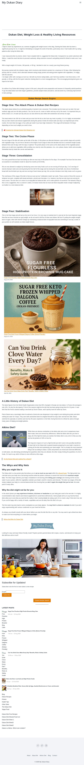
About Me (35, 755)
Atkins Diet (43, 755)
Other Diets (5, 704)
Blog (3, 694)
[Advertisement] (42, 17)
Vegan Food (5, 709)
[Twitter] (42, 745)
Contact (54, 755)
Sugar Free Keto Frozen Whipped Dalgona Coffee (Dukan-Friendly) (24, 334)
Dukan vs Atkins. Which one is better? (13, 728)
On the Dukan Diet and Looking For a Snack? (17, 459)
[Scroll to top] (80, 762)
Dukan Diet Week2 (7, 725)
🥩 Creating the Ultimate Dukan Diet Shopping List (19, 130)
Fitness (4, 699)
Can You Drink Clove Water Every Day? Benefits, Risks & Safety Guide (26, 391)
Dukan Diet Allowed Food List (11, 717)
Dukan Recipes (6, 697)
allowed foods (62, 473)
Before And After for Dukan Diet (13, 519)
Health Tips (5, 702)
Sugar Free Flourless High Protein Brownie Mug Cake (20, 277)
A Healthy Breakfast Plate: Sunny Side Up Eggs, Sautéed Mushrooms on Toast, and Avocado (33, 686)
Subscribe (6, 595)
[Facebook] (37, 745)
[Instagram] (46, 745)
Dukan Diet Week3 (7, 722)
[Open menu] (80, 2)
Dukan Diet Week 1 (8, 720)
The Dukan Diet (6, 707)
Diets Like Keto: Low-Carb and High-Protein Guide (20, 678)
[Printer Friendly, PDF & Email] (9, 45)
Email (4, 592)
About (28, 755)
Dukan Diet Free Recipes (9, 714)
